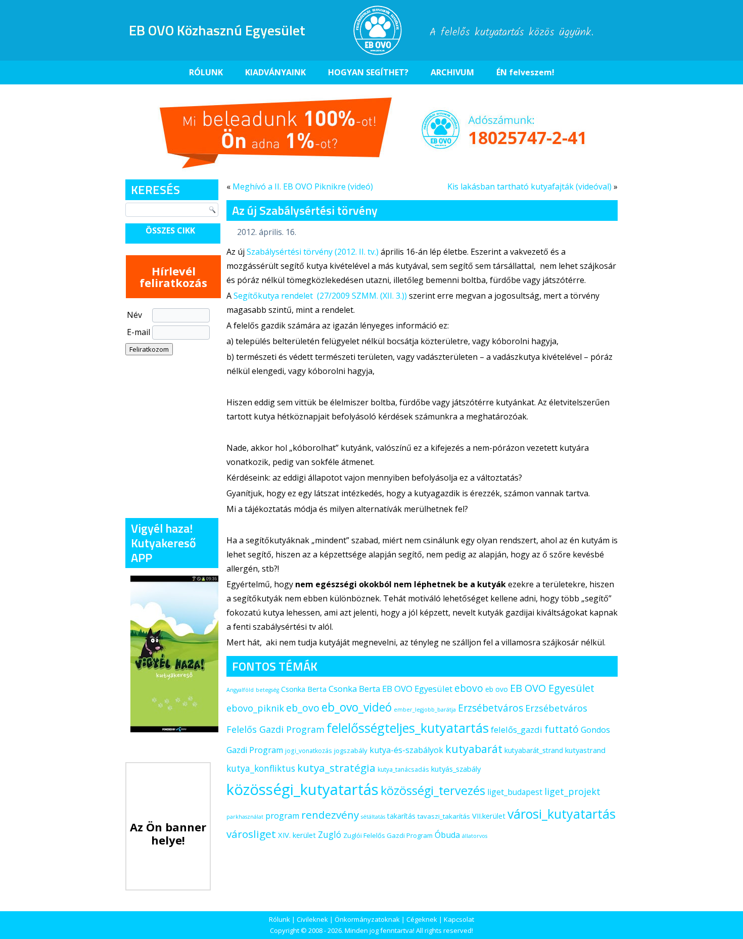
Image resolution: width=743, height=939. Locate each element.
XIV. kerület (297, 835)
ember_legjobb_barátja (425, 709)
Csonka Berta (304, 689)
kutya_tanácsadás (403, 769)
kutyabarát (473, 748)
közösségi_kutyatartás (302, 789)
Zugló (329, 834)
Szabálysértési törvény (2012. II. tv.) (313, 251)
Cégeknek (421, 919)
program (282, 815)
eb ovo (496, 689)
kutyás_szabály (456, 769)
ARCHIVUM (452, 72)
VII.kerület (488, 816)
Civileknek (312, 919)
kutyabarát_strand (533, 750)
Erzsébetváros (490, 708)
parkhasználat (244, 816)
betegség (267, 689)
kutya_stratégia (336, 768)
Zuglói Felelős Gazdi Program (388, 835)
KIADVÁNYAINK (275, 72)
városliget (251, 834)
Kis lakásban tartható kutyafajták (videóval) (529, 186)
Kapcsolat (459, 919)
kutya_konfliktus (260, 768)
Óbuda (447, 834)
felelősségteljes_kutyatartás (408, 727)
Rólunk (279, 919)
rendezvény (330, 815)
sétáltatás (373, 816)
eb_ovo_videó (356, 707)
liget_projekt (572, 791)
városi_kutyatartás (561, 813)
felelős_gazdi (516, 729)
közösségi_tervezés (433, 790)
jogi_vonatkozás (308, 750)
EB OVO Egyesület (552, 688)
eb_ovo (302, 708)
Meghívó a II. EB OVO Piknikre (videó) (303, 186)
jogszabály (350, 750)
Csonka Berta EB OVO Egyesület (390, 688)
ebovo (468, 688)
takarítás (401, 816)
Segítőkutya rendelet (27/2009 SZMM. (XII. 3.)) (320, 295)
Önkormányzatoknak (367, 919)
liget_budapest (514, 791)
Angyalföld (240, 689)
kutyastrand (585, 750)
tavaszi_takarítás (443, 816)
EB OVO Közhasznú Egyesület (217, 30)
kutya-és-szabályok (406, 750)
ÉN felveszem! (525, 72)
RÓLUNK (206, 72)
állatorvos (474, 835)
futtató (561, 729)
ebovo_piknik (255, 708)
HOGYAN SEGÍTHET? (368, 72)
